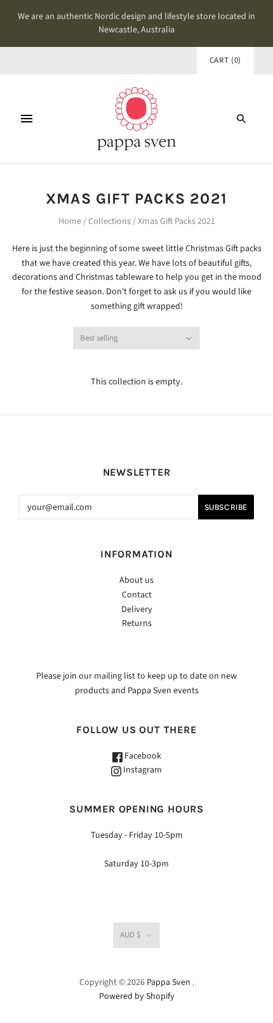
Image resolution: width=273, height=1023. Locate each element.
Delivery (136, 609)
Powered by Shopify (137, 996)
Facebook (142, 756)
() (225, 60)
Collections (109, 221)
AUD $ (130, 935)
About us (136, 580)
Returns (137, 623)
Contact (137, 595)
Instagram (141, 770)
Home (69, 221)
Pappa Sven (168, 982)
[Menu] (26, 118)
